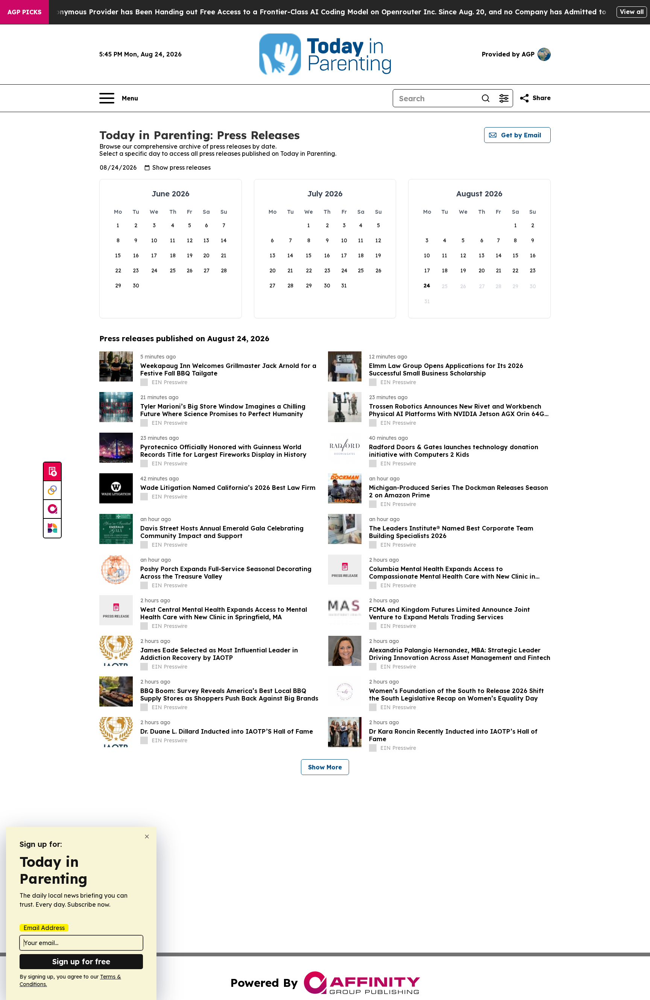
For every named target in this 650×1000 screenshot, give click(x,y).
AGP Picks (24, 12)
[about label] (144, 382)
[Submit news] (52, 471)
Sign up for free (81, 961)
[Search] (486, 98)
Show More (325, 767)
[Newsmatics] (52, 528)
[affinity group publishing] (52, 509)
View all (632, 11)
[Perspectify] (52, 490)
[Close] (146, 836)
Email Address (44, 928)
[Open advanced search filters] (504, 98)
